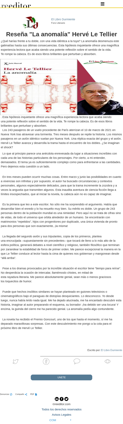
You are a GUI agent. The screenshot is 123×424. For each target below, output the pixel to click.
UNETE (61, 377)
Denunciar (4, 394)
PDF (32, 394)
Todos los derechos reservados (62, 409)
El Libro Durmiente (111, 350)
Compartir (19, 394)
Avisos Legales (61, 414)
